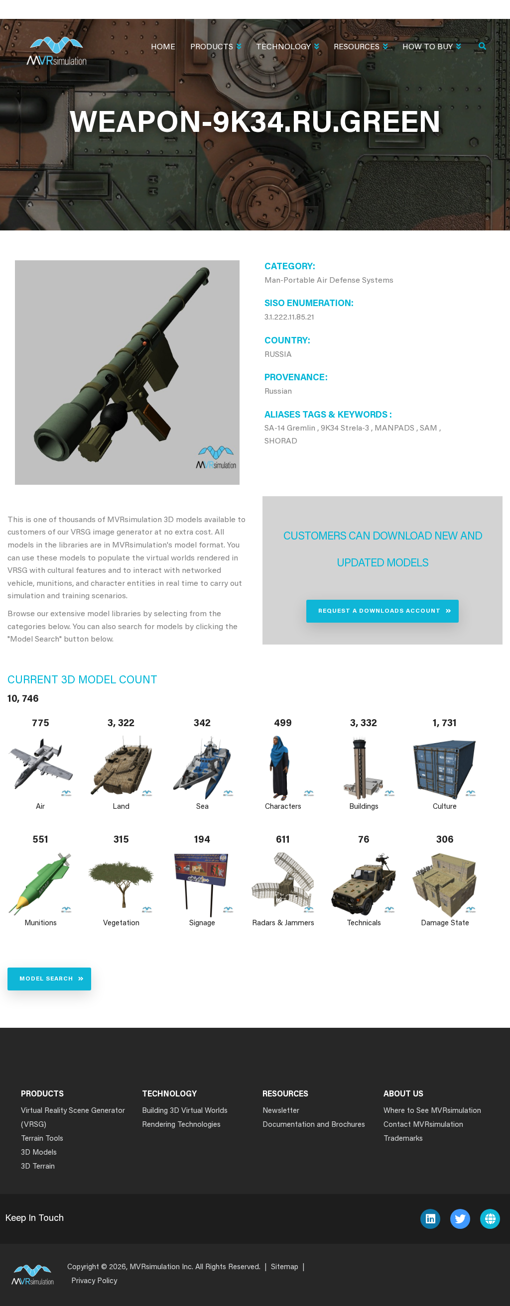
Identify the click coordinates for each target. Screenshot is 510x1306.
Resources (357, 47)
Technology (283, 47)
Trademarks (403, 1139)
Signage (202, 923)
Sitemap (284, 1267)
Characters (283, 807)
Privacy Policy (94, 1281)
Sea (202, 807)
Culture (445, 807)
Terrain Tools (42, 1139)
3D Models (39, 1153)
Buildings (364, 807)
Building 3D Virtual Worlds (185, 1111)
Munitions (40, 923)
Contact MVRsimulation (423, 1125)
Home (163, 47)
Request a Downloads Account (379, 611)
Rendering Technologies (181, 1125)
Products (211, 47)
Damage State (444, 923)
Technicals (364, 923)
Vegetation (121, 923)
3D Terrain (38, 1167)
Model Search (46, 979)
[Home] (56, 44)
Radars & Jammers (283, 923)
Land (121, 807)
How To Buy (427, 47)
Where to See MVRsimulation (432, 1111)
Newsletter (280, 1111)
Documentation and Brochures (313, 1125)
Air (40, 807)
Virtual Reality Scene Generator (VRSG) (73, 1118)
